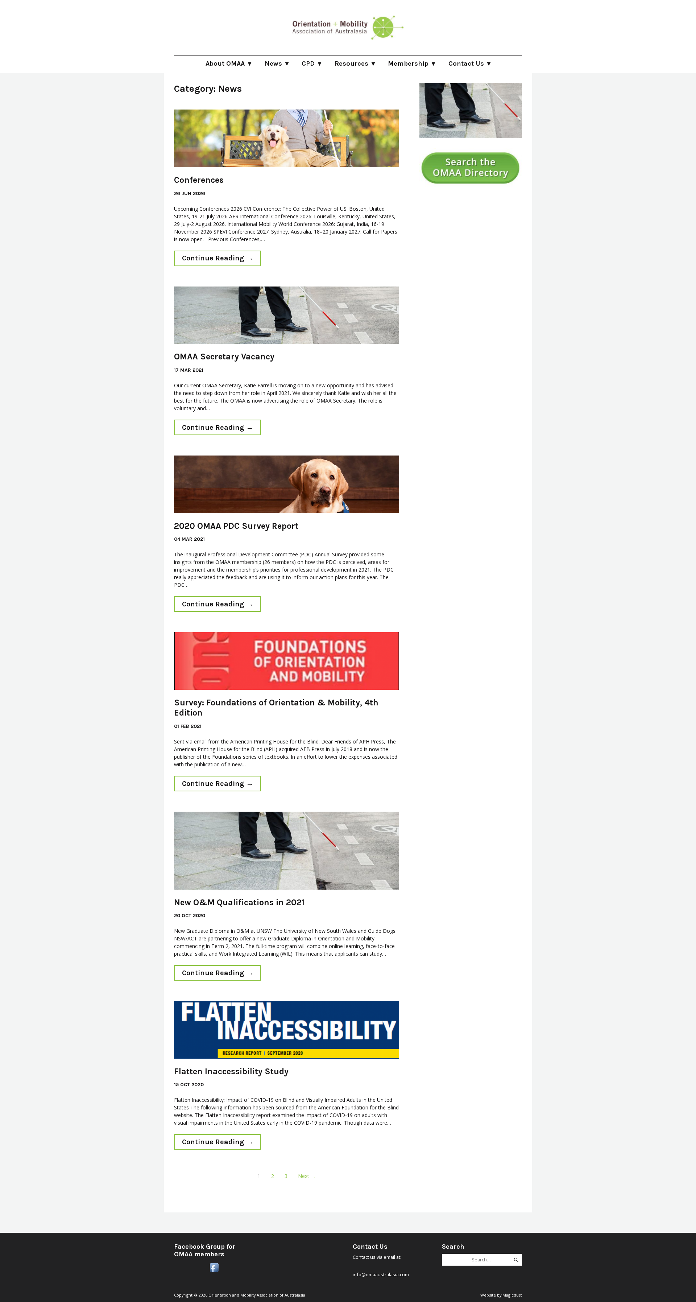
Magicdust (512, 1295)
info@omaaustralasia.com (381, 1274)
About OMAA (225, 63)
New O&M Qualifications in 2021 (239, 902)
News (273, 63)
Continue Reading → (213, 257)
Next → (307, 1176)
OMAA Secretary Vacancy (224, 356)
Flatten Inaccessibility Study (231, 1071)
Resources (351, 63)
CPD (308, 63)
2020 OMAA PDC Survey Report (236, 526)
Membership (408, 63)
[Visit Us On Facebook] (214, 1271)
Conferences (199, 180)
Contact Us (466, 63)
